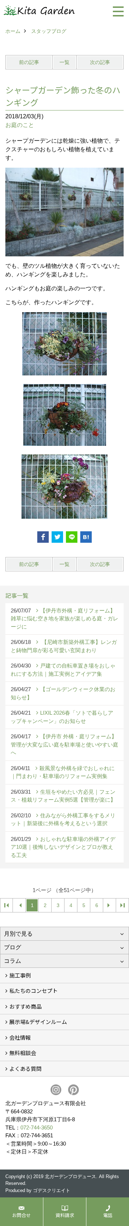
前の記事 (29, 62)
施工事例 (20, 975)
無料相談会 (22, 1053)
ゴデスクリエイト (51, 1190)
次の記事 (100, 62)
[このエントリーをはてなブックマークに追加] (86, 537)
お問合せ (21, 1215)
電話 (108, 1215)
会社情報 (20, 1037)
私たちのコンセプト (33, 990)
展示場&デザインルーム (38, 1021)
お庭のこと (19, 125)
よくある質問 (25, 1068)
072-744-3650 (36, 1127)
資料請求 (65, 1215)
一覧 (64, 62)
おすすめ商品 (25, 1006)
